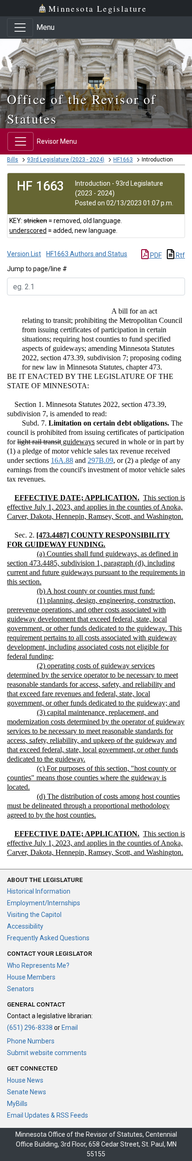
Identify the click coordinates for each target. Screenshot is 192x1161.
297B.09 (100, 460)
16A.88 (62, 460)
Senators (20, 989)
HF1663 (123, 159)
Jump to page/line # (37, 269)
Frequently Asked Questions (48, 938)
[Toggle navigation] (20, 27)
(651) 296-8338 (30, 1027)
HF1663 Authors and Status (86, 254)
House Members (31, 977)
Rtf (179, 255)
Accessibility (25, 926)
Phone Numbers (31, 1041)
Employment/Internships (43, 903)
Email (70, 1027)
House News (25, 1080)
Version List (24, 254)
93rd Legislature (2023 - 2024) (65, 159)
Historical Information (38, 891)
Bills (12, 159)
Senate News (26, 1092)
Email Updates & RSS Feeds (47, 1115)
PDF (155, 255)
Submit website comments (47, 1052)
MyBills (17, 1103)
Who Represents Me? (38, 965)
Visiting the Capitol (34, 914)
